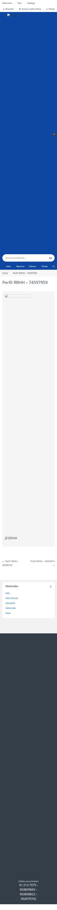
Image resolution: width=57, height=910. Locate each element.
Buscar (51, 258)
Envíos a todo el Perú (31, 9)
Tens (19, 3)
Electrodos (7, 3)
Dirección (9, 9)
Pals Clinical (12, 598)
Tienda (51, 9)
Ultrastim (10, 603)
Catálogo (31, 3)
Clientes (32, 266)
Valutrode (11, 608)
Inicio (8, 266)
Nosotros (20, 266)
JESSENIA (11, 538)
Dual (8, 613)
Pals (8, 593)
